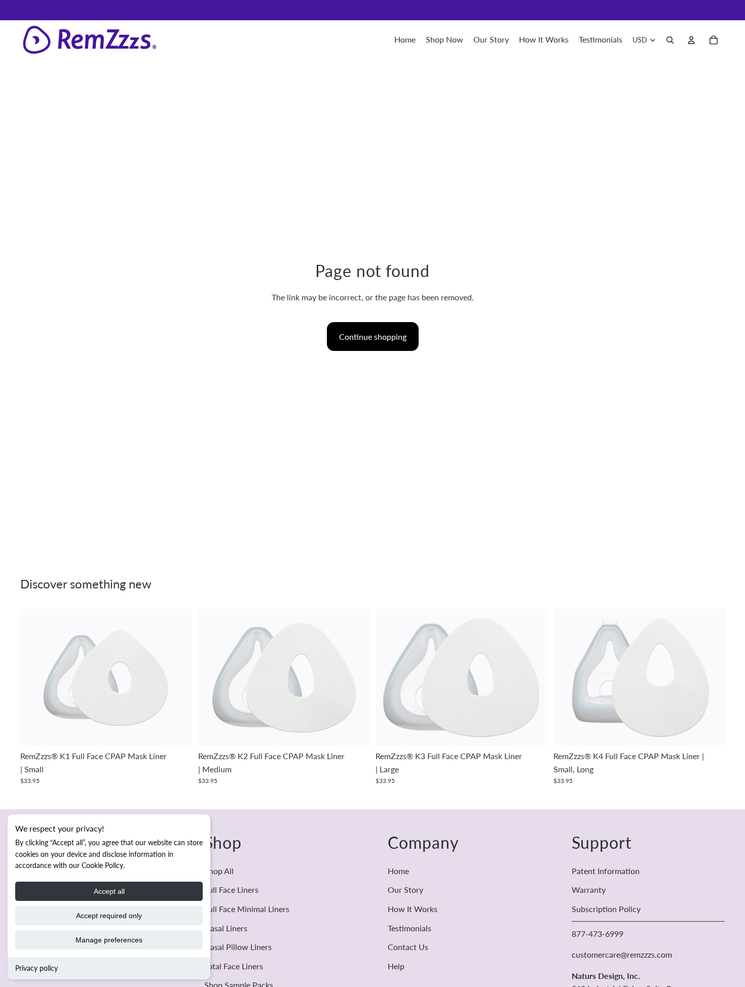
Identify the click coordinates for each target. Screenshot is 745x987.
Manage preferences (109, 940)
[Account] (691, 40)
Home (398, 871)
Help (396, 966)
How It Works (412, 909)
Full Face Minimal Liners (246, 909)
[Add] (176, 730)
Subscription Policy (606, 909)
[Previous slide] (35, 677)
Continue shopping (372, 336)
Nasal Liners (225, 927)
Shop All (219, 871)
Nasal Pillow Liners (238, 947)
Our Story (405, 889)
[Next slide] (177, 677)
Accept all (109, 891)
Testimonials (409, 927)
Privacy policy (36, 968)
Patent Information (606, 871)
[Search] (670, 40)
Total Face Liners (233, 966)
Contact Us (408, 947)
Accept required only (109, 916)
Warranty (589, 889)
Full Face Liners (231, 889)
